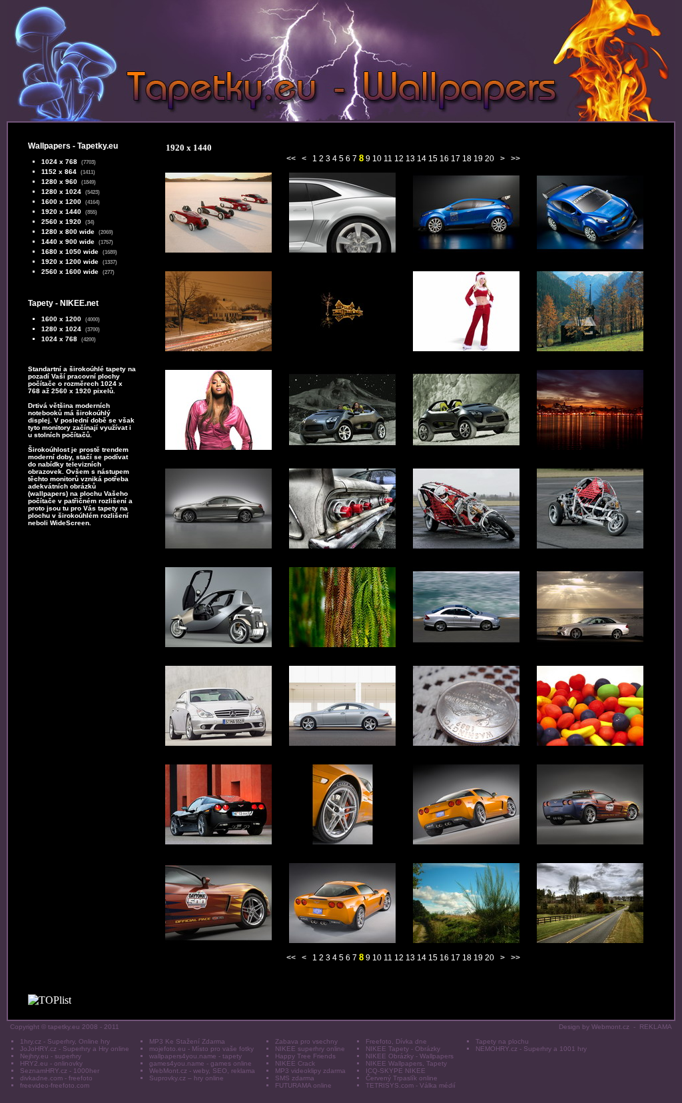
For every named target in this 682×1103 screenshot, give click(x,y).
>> (515, 158)
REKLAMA (655, 1026)
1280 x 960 (59, 181)
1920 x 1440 (61, 211)
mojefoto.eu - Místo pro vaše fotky (201, 1048)
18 (467, 158)
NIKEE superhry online (310, 1048)
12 (399, 158)
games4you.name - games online (200, 1063)
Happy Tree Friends (305, 1056)
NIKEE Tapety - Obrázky (403, 1048)
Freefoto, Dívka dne (396, 1041)
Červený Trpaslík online (402, 1078)
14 (421, 158)
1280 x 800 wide (68, 231)
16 (444, 158)
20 (489, 158)
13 (410, 158)
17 (455, 158)
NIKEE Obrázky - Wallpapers (410, 1056)
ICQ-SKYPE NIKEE (396, 1070)
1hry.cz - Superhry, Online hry (65, 1041)
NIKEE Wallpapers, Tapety (406, 1063)
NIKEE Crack (295, 1063)
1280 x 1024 (61, 191)
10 (377, 158)
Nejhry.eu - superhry (50, 1056)
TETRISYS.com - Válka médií (411, 1085)
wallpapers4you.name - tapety (195, 1056)
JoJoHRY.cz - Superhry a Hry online (74, 1048)
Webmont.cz (610, 1026)
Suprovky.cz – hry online (186, 1078)
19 (478, 158)
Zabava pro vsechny (306, 1041)
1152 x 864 (59, 171)
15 (433, 158)
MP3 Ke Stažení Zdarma (187, 1041)
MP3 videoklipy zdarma (310, 1070)
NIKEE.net (79, 303)
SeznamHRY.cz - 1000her (59, 1070)
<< (291, 158)
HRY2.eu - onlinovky (51, 1063)
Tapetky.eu (97, 146)
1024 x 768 (59, 161)
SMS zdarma (294, 1078)
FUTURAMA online (303, 1085)
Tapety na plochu (502, 1041)
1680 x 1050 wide (70, 251)
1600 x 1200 (61, 201)
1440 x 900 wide (68, 241)
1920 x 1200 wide (70, 261)
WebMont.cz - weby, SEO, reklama (202, 1070)
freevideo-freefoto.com (54, 1085)
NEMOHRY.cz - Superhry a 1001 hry (531, 1048)
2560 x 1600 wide (70, 271)
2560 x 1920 (61, 221)
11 (388, 158)
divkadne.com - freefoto (56, 1078)
